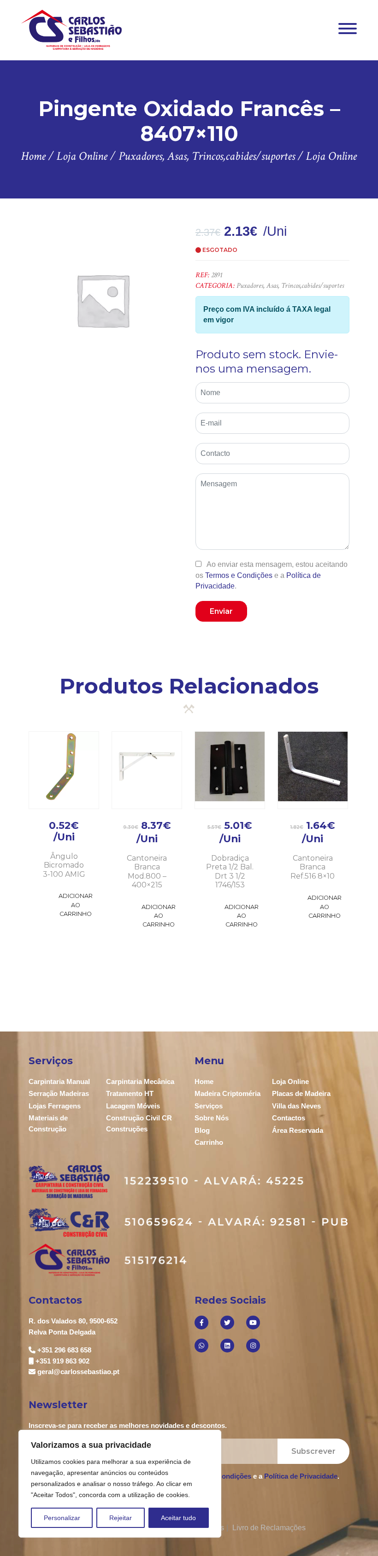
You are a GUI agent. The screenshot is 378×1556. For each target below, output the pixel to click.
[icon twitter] (227, 1322)
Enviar (221, 611)
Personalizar (62, 1517)
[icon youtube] (253, 1322)
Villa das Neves (296, 1106)
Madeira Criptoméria (227, 1093)
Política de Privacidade (300, 1476)
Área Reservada (297, 1130)
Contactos (288, 1118)
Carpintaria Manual (59, 1081)
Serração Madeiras (59, 1093)
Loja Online (290, 1081)
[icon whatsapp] (201, 1345)
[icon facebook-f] (201, 1322)
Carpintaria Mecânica (140, 1081)
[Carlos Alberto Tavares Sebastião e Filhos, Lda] (71, 30)
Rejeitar (120, 1517)
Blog (202, 1130)
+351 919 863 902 (62, 1361)
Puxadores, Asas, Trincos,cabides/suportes (290, 286)
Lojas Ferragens (55, 1106)
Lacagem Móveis (133, 1106)
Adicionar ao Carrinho (76, 904)
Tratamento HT (130, 1093)
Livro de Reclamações (269, 1528)
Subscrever (313, 1451)
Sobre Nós (212, 1118)
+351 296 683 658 (64, 1350)
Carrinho (209, 1142)
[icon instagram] (253, 1345)
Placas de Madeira (301, 1093)
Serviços (209, 1106)
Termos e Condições (238, 575)
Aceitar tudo (178, 1517)
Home (204, 1081)
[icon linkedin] (227, 1345)
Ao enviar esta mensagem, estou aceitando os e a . (271, 575)
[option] (103, 300)
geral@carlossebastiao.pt (78, 1371)
